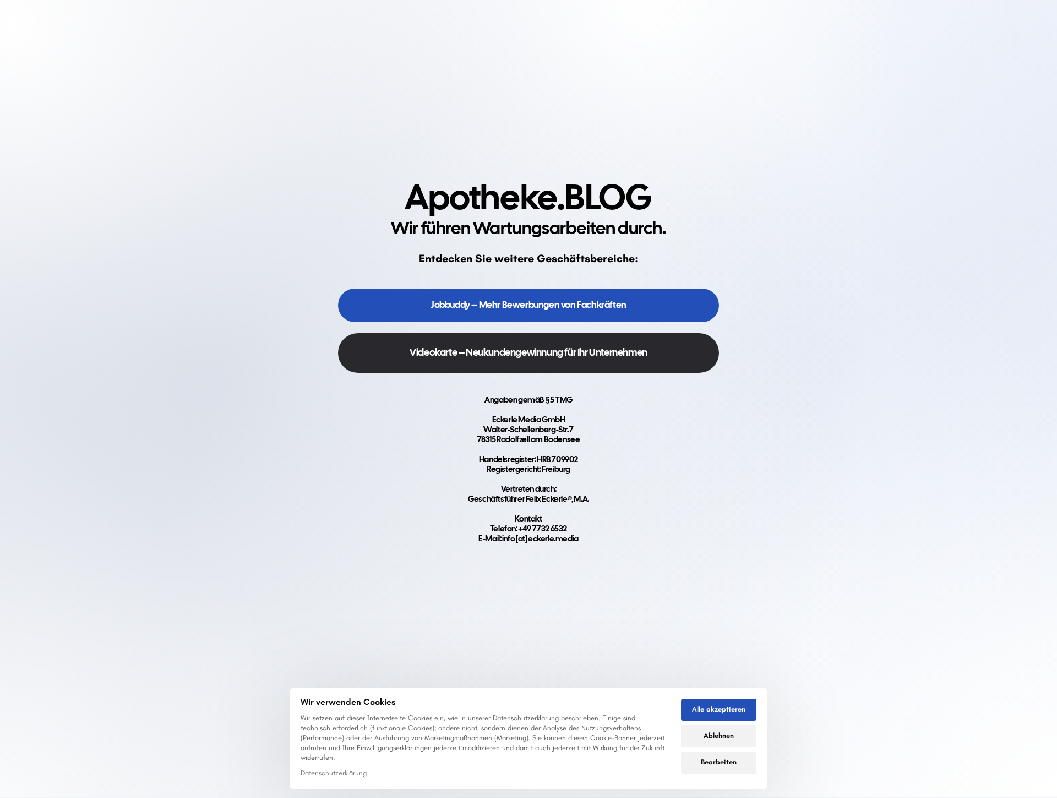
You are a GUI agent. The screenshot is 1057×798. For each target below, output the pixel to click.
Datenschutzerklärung (334, 774)
